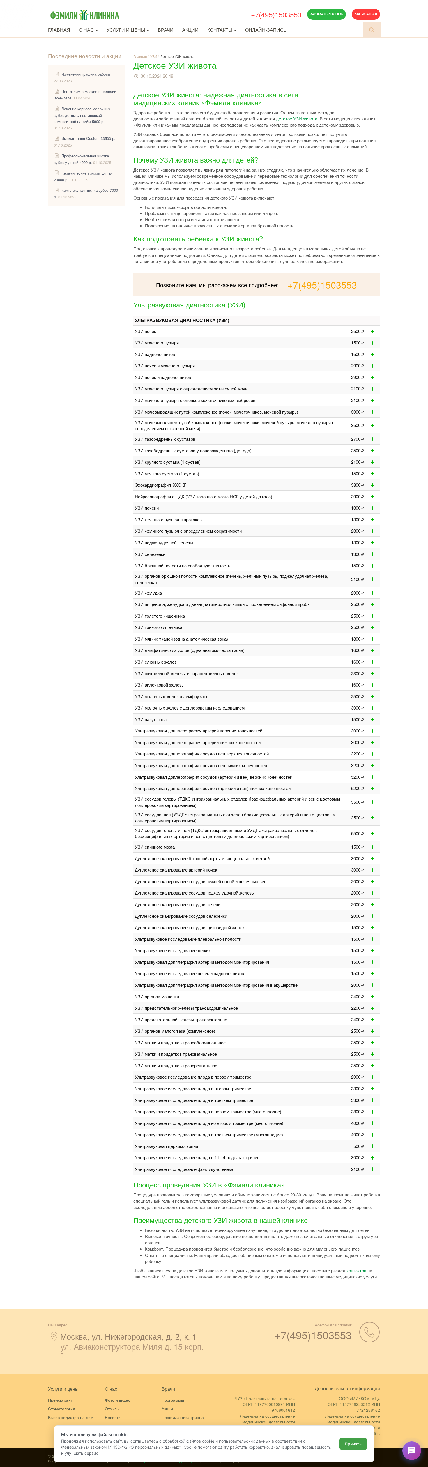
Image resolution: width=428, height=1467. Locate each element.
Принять (353, 1443)
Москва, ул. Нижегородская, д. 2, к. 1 (128, 1336)
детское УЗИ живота (296, 118)
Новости (113, 1417)
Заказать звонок (326, 14)
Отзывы (112, 1408)
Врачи (166, 29)
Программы (173, 1400)
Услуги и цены (126, 29)
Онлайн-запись (266, 29)
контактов (356, 1270)
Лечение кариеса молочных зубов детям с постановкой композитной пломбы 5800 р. (82, 115)
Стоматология (61, 1408)
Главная (59, 29)
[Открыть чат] (411, 1450)
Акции (190, 29)
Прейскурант (60, 1400)
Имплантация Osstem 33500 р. (88, 138)
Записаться (366, 14)
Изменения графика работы (85, 74)
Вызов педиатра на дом (70, 1417)
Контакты (220, 29)
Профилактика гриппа (183, 1417)
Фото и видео (117, 1400)
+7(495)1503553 (276, 14)
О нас (87, 29)
